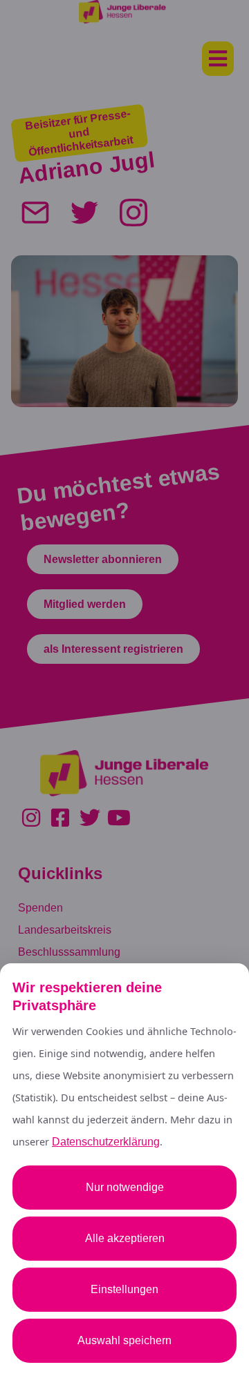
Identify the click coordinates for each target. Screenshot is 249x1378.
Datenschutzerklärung (106, 1142)
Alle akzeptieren (125, 1238)
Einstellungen (124, 1289)
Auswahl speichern (124, 1340)
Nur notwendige (125, 1187)
